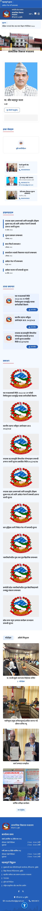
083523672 (35, 901)
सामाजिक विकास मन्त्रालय (21, 52)
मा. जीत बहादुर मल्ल (13, 100)
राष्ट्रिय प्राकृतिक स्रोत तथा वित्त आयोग (14, 885)
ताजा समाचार (8, 286)
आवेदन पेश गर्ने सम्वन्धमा (14, 261)
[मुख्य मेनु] (39, 14)
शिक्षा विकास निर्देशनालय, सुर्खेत (13, 870)
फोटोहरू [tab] (8, 638)
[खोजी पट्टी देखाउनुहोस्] (35, 13)
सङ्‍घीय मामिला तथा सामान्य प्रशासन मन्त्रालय (17, 874)
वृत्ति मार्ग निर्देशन (8, 882)
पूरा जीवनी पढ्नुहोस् (12, 110)
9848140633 (25, 198)
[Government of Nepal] (6, 14)
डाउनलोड (33, 309)
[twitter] (23, 891)
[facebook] (18, 891)
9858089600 (25, 170)
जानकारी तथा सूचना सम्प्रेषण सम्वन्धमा (14, 5)
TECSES (6, 878)
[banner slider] (21, 40)
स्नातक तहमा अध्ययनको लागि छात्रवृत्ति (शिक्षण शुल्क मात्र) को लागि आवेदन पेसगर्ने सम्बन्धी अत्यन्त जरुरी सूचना (22, 223)
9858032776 (25, 183)
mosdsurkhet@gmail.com (14, 901)
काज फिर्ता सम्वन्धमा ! (13, 244)
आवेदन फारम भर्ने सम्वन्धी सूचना (16, 270)
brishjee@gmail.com (27, 185)
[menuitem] (21, 842)
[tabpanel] (21, 724)
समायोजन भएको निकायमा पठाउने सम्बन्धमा (21, 252)
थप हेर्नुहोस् (21, 810)
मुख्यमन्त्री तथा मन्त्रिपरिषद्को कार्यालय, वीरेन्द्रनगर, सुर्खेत (20, 867)
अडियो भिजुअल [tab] (23, 638)
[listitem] (21, 145)
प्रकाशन (6, 361)
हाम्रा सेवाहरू (8, 129)
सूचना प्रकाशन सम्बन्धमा (13, 235)
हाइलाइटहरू (8, 212)
